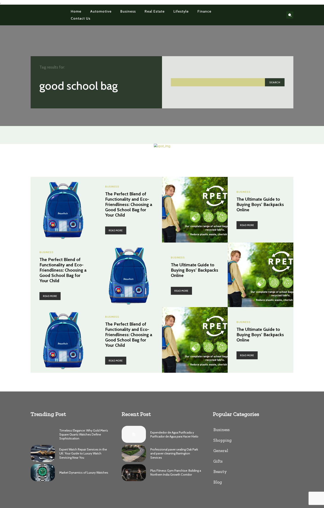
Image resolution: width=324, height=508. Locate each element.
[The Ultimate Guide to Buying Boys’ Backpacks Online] (195, 210)
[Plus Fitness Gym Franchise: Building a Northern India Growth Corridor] (134, 472)
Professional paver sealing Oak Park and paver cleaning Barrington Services (174, 453)
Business (112, 186)
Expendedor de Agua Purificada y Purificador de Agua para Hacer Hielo (174, 434)
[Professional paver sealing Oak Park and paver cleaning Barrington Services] (134, 453)
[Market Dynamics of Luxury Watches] (43, 472)
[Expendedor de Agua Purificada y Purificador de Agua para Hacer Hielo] (134, 434)
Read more (116, 230)
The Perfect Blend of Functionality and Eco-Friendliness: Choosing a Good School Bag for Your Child (128, 204)
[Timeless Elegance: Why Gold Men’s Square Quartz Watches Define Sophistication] (43, 434)
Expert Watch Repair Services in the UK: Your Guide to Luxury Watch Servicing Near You (83, 453)
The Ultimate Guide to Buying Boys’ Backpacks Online (260, 204)
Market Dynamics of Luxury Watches (83, 473)
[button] (289, 15)
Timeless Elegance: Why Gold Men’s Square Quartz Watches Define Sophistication (83, 434)
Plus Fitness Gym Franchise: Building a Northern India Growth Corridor (175, 472)
